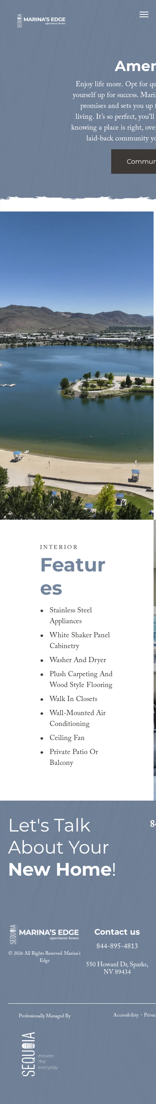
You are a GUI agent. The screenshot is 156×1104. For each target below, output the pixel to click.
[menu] (144, 14)
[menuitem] (126, 1015)
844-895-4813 (117, 946)
